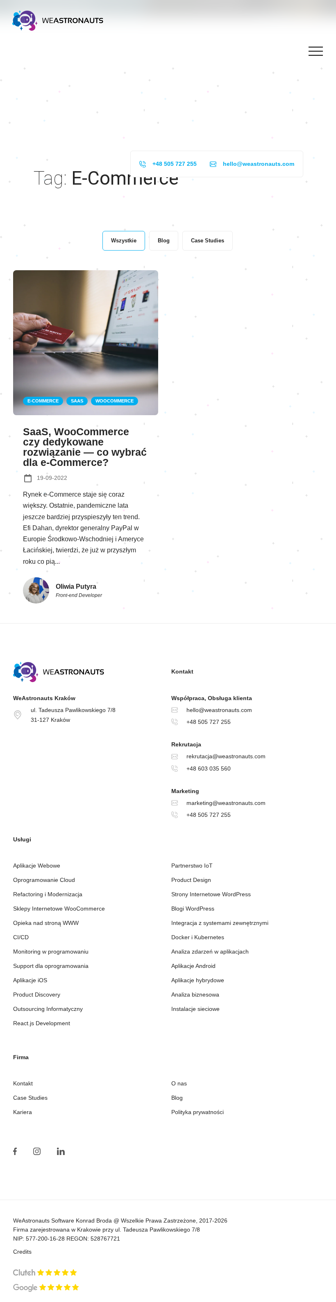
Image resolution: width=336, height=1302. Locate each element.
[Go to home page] (89, 672)
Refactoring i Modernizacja (47, 894)
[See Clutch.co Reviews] (45, 1273)
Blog (177, 1097)
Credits (22, 1251)
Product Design (191, 880)
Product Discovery (36, 994)
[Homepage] (57, 20)
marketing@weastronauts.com (226, 803)
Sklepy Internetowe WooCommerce (59, 908)
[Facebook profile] (15, 1151)
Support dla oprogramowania (51, 966)
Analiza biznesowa (195, 994)
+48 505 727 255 (174, 163)
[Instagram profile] (37, 1151)
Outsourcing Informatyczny (48, 1009)
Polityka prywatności (197, 1112)
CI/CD (21, 937)
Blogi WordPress (192, 908)
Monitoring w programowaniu (51, 951)
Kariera (22, 1112)
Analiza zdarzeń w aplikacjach (210, 951)
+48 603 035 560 (208, 768)
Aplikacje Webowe (36, 865)
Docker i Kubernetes (197, 937)
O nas (179, 1083)
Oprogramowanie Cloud (44, 880)
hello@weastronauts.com (258, 163)
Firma (21, 1057)
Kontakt (23, 1083)
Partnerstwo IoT (192, 865)
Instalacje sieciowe (195, 1009)
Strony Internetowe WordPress (211, 894)
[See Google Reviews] (46, 1288)
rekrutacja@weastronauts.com (226, 756)
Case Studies (30, 1097)
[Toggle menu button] (313, 51)
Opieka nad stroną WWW (46, 923)
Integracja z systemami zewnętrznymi (219, 923)
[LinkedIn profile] (60, 1151)
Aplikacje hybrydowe (197, 980)
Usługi (22, 839)
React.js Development (41, 1023)
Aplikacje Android (193, 966)
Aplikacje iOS (30, 980)
